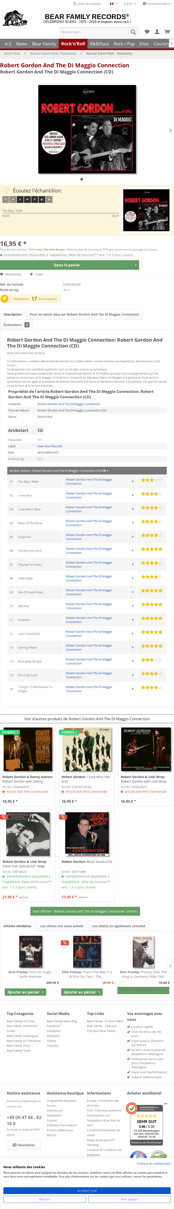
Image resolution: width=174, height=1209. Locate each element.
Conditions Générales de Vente (103, 1132)
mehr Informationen (140, 989)
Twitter (51, 1041)
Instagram (54, 1031)
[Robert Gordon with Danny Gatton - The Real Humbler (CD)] (27, 749)
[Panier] (167, 31)
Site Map (93, 1145)
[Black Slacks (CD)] (87, 834)
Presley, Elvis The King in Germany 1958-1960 (143, 974)
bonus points (48, 299)
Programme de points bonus (61, 1103)
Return (51, 1135)
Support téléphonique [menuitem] (146, 1077)
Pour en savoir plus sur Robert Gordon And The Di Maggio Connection (84, 314)
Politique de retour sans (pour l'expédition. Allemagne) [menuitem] (147, 1063)
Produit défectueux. (60, 1130)
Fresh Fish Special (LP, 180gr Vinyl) (24, 863)
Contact (52, 1120)
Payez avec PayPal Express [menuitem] (149, 1072)
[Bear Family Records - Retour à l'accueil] (15, 18)
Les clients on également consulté (118, 926)
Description (13, 314)
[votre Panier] (157, 31)
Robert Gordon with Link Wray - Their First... (144, 779)
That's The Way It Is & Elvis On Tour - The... (87, 974)
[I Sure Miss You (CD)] (87, 749)
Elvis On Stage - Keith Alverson (30, 974)
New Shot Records (50, 446)
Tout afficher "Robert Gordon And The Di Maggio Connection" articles (85, 911)
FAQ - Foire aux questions (104, 1110)
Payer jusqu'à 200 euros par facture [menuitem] (147, 1043)
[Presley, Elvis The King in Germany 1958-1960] (143, 952)
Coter (38, 274)
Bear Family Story (18, 1046)
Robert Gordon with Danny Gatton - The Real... (27, 779)
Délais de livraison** (100, 1140)
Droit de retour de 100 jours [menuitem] (146, 1034)
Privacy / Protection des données (103, 1103)
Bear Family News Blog (62, 1021)
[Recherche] (133, 31)
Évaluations (16, 325)
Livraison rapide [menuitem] (142, 1027)
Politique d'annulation (62, 1125)
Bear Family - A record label (105, 1021)
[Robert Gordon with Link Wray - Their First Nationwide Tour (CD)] (146, 749)
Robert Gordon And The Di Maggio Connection (64, 65)
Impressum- (55, 1110)
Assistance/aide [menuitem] (156, 4)
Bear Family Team (19, 1050)
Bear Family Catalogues (22, 1036)
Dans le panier (67, 265)
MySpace (53, 1036)
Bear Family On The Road (24, 1041)
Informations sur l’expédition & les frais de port (103, 1120)
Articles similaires (17, 926)
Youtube (52, 1046)
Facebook (53, 1026)
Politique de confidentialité (154, 1163)
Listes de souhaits (88, 4)
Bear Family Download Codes (22, 1028)
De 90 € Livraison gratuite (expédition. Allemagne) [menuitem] (148, 1052)
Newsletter (54, 1115)
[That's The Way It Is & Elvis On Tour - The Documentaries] (87, 952)
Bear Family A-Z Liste (20, 1021)
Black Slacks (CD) (87, 861)
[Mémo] (147, 31)
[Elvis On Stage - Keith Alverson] (31, 952)
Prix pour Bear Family (101, 1031)
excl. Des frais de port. (51, 249)
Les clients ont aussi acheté (61, 926)
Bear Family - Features (102, 1026)
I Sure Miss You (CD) (86, 779)
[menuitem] (99, 31)
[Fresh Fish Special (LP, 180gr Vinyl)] (27, 834)
